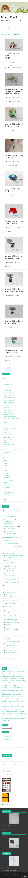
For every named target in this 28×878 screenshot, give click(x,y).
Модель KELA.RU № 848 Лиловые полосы (14, 289)
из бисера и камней (9, 614)
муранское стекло (21, 713)
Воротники (6, 393)
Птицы (6, 627)
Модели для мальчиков (10, 559)
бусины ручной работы (15, 699)
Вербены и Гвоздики (9, 647)
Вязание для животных (9, 400)
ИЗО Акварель (7, 407)
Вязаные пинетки (7, 404)
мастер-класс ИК (19, 711)
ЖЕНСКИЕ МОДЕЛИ (9, 566)
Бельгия (5, 465)
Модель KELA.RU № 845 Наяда (14, 189)
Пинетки (7, 560)
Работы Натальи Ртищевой (9, 384)
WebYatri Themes (23, 876)
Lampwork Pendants (14, 685)
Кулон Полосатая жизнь (8, 742)
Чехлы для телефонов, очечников (11, 439)
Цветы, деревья (7, 437)
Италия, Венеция (7, 473)
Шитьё (6, 631)
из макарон (7, 617)
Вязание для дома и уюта (9, 397)
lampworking (5, 685)
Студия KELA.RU (9, 16)
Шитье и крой (7, 446)
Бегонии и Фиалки (9, 645)
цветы (23, 718)
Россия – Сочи (7, 485)
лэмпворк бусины (20, 706)
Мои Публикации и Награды (11, 589)
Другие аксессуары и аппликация (12, 525)
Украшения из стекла (8, 697)
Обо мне (5, 378)
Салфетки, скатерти (8, 434)
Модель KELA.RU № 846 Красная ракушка (14, 222)
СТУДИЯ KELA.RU (17, 694)
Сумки (5, 435)
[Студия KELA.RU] (6, 8)
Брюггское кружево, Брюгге (10, 416)
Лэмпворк (7, 624)
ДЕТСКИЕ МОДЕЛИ (9, 553)
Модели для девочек (9, 557)
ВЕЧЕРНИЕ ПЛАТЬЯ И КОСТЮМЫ (13, 537)
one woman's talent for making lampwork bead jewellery (13, 687)
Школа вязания (7, 454)
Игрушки (6, 405)
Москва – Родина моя (8, 480)
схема (8, 718)
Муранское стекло (7, 425)
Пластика (6, 430)
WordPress (24, 874)
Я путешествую (6, 457)
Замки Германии (7, 467)
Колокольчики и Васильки (11, 650)
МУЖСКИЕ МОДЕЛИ (10, 592)
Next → (9, 367)
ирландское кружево (7, 704)
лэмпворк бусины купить (9, 709)
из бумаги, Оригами (9, 615)
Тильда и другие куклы (10, 629)
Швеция (5, 499)
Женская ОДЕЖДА (9, 568)
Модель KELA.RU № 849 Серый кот (14, 321)
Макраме (7, 626)
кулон (21, 704)
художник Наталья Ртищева (14, 718)
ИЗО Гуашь (6, 409)
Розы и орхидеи (8, 654)
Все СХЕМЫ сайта (9, 550)
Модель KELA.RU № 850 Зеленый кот (14, 351)
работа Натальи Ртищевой (8, 716)
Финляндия (6, 487)
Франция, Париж (7, 494)
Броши (5, 388)
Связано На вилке (8, 635)
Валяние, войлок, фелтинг (11, 610)
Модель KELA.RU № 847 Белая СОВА (14, 257)
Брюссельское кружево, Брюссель (11, 418)
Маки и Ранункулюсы (10, 652)
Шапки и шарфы (9, 562)
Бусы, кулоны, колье (9, 519)
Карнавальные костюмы (10, 585)
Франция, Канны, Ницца (9, 492)
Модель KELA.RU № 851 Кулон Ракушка (14, 156)
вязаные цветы (17, 701)
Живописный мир (7, 736)
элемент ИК (5, 720)
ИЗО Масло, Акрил (8, 410)
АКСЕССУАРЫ (8, 514)
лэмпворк (11, 706)
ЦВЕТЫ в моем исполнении (11, 641)
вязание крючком (7, 701)
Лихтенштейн (7, 477)
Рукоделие (7, 606)
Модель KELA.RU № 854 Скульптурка (14, 124)
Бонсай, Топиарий (9, 609)
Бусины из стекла (7, 390)
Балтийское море (7, 462)
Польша (5, 484)
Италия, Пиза (6, 475)
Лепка (5, 422)
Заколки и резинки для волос (11, 526)
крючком (17, 704)
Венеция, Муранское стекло (10, 428)
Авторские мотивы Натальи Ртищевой (13, 510)
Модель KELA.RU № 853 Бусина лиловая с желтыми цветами (14, 91)
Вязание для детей (8, 395)
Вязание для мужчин (8, 402)
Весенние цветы (8, 648)
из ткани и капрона (9, 620)
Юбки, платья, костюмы (10, 575)
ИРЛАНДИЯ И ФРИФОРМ (11, 582)
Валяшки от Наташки (8, 392)
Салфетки (7, 530)
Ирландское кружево (8, 414)
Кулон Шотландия (7, 746)
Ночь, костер (16, 760)
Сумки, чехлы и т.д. (9, 533)
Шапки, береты (7, 442)
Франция (6, 489)
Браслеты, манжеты (8, 387)
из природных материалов (11, 619)
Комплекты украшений (10, 528)
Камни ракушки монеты (9, 420)
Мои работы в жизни (8, 424)
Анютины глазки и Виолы (11, 643)
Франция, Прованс (8, 495)
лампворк (5, 706)
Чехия (5, 497)
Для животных (8, 523)
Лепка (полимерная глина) (11, 622)
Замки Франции (7, 468)
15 (6, 367)
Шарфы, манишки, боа (9, 444)
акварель (16, 696)
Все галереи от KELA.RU (10, 543)
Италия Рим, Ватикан (8, 472)
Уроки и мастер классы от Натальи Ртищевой (13, 449)
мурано (13, 713)
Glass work (15, 676)
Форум (5, 380)
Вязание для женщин (8, 399)
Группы (4, 664)
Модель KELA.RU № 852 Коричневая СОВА (14, 55)
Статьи (6, 638)
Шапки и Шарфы (9, 572)
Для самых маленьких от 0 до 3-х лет (13, 555)
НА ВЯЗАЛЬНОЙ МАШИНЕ (11, 600)
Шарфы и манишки (9, 573)
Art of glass (9, 671)
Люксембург (6, 479)
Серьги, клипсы (8, 531)
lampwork (17, 678)
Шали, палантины (7, 440)
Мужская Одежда (9, 594)
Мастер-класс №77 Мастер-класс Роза (12, 849)
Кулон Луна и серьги (7, 749)
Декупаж (7, 612)
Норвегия (6, 482)
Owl (8, 690)
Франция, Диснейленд (8, 490)
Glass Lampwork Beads (12, 674)
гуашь (22, 701)
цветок (20, 718)
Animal (4, 671)
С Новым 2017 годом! (7, 739)
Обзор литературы (9, 603)
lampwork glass (19, 683)
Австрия (5, 460)
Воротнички (8, 521)
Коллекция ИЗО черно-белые (10, 870)
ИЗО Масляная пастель (8, 412)
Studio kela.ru (13, 690)
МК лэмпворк (7, 452)
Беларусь (5, 463)
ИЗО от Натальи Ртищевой (10, 579)
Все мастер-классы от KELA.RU (12, 546)
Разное (5, 432)
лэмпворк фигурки (10, 711)
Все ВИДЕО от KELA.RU (10, 540)
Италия (5, 470)
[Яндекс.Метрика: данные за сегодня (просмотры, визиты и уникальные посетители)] (6, 804)
